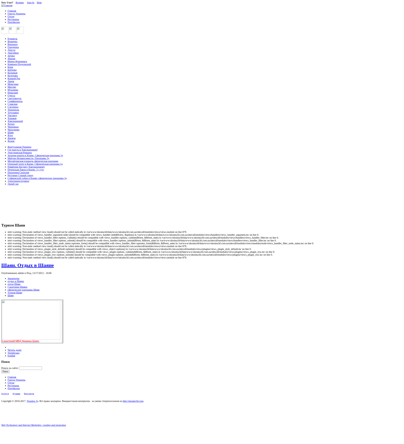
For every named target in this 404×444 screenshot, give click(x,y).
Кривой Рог (14, 78)
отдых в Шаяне (16, 281)
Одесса (11, 95)
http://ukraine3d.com (133, 401)
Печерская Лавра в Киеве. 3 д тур (26, 169)
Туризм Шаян (15, 292)
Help (39, 2)
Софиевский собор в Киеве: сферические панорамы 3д (37, 178)
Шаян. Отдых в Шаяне (27, 265)
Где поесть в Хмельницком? (23, 149)
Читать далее (14, 350)
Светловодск (14, 98)
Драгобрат (13, 53)
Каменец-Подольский (19, 64)
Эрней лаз (13, 184)
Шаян (11, 132)
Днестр (11, 50)
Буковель (12, 38)
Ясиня (11, 141)
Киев (10, 67)
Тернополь (13, 109)
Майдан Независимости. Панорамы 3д (28, 158)
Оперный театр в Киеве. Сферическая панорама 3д (35, 164)
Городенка (13, 47)
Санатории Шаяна (17, 287)
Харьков (12, 118)
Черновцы (13, 127)
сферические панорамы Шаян (24, 289)
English (11, 355)
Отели (11, 16)
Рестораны (13, 19)
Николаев (13, 92)
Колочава (13, 75)
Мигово (12, 87)
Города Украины (16, 13)
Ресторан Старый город (20, 175)
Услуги (5, 393)
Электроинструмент (18, 181)
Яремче (12, 138)
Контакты (29, 393)
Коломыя (12, 72)
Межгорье (13, 84)
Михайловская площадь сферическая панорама (33, 161)
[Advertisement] (15, 204)
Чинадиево (13, 129)
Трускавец (13, 112)
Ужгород (12, 115)
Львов (11, 81)
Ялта (10, 135)
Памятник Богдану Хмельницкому (26, 166)
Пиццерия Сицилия (18, 172)
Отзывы (16, 393)
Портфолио (14, 22)
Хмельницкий (15, 121)
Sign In (30, 2)
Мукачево (13, 90)
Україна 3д (32, 401)
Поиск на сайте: (10, 368)
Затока (11, 55)
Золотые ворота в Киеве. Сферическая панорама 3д (35, 155)
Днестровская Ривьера (20, 152)
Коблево (12, 70)
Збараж (11, 58)
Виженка (12, 41)
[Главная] (6, 5)
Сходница (13, 107)
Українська (13, 353)
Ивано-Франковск (17, 61)
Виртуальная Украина (19, 147)
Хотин (11, 124)
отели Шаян (14, 284)
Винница (13, 44)
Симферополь (15, 101)
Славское (13, 104)
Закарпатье (13, 278)
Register (20, 2)
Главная (12, 10)
